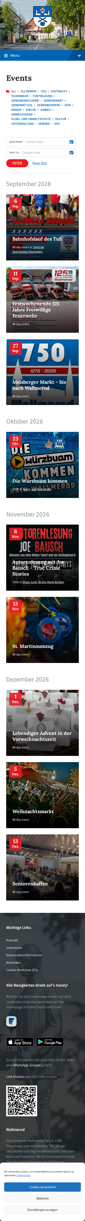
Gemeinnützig (21, 105)
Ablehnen (43, 1198)
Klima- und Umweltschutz (31, 119)
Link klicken (15, 1076)
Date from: (16, 141)
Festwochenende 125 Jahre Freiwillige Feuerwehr (35, 309)
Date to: (14, 152)
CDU (44, 91)
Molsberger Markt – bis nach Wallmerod (39, 385)
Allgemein (28, 91)
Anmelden (13, 962)
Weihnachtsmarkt (33, 811)
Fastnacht (59, 91)
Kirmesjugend (22, 114)
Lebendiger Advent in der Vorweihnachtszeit (42, 736)
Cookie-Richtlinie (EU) (22, 970)
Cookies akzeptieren (42, 1187)
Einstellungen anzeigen (42, 1210)
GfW (67, 105)
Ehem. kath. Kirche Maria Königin (43, 582)
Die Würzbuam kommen (39, 481)
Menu (15, 55)
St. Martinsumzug (32, 646)
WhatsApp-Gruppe (27, 1065)
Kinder (16, 110)
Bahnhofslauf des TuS (37, 239)
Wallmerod (42, 34)
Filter (17, 163)
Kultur (60, 119)
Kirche (31, 110)
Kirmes (46, 110)
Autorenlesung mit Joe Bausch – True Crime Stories (38, 568)
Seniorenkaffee (30, 883)
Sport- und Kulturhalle (37, 489)
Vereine (44, 124)
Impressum (14, 947)
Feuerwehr (19, 96)
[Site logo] (42, 26)
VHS (57, 124)
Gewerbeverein (48, 105)
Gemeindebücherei (25, 100)
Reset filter (39, 163)
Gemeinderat (53, 100)
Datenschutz (24, 1175)
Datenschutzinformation (24, 955)
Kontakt (12, 940)
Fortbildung (43, 96)
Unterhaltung (22, 124)
